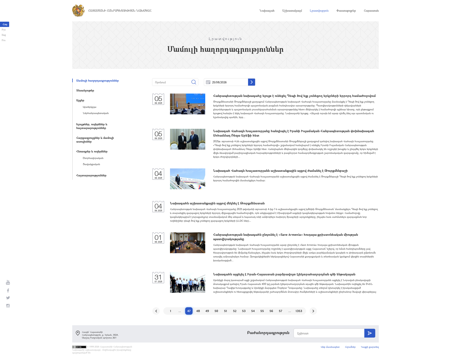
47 (189, 311)
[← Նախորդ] (156, 311)
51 (225, 311)
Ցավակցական (91, 164)
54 (253, 311)
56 (271, 311)
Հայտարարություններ (91, 175)
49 (207, 311)
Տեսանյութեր (85, 90)
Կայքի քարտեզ (370, 346)
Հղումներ (350, 346)
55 (262, 311)
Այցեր (80, 100)
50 (216, 311)
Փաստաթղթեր (346, 11)
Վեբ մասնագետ (330, 346)
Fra (3, 40)
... (208, 82)
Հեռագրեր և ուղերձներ (91, 151)
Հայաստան (371, 11)
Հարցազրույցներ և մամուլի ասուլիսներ (95, 139)
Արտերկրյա (89, 107)
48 (198, 311)
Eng (4, 34)
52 (234, 311)
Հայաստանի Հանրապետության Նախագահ (120, 11)
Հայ (5, 24)
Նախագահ (267, 11)
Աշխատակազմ (292, 11)
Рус (4, 29)
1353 (299, 311)
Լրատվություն (319, 11)
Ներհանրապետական (96, 113)
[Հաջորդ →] (313, 311)
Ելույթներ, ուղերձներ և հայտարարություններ (91, 126)
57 (280, 311)
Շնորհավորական (93, 158)
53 (244, 311)
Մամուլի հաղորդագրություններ (97, 80)
